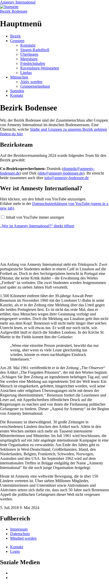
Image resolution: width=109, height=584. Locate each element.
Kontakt (16, 95)
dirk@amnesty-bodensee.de (61, 173)
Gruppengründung (35, 86)
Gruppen (17, 41)
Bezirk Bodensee (13, 11)
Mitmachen (19, 77)
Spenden (17, 91)
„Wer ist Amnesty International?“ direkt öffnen (37, 226)
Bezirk (15, 36)
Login (15, 551)
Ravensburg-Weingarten (39, 68)
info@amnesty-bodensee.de (66, 178)
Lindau (26, 72)
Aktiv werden (31, 82)
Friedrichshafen (32, 63)
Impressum (19, 529)
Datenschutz (20, 534)
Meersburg (29, 59)
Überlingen (29, 54)
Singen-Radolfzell (34, 50)
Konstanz (27, 45)
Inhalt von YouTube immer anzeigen (35, 217)
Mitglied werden (23, 538)
